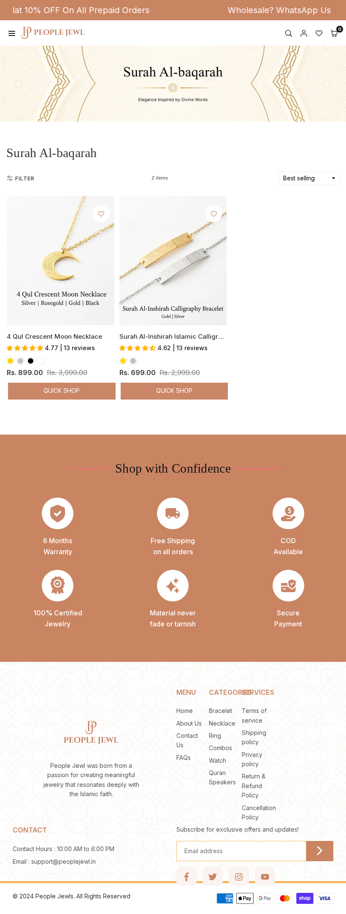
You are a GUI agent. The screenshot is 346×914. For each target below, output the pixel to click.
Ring (215, 735)
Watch (217, 760)
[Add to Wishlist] (101, 213)
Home (184, 710)
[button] (334, 33)
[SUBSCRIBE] (319, 851)
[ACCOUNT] (303, 33)
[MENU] (11, 33)
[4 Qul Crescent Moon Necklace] (60, 260)
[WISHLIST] (319, 33)
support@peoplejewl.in (63, 862)
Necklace (222, 723)
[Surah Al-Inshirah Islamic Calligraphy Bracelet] (173, 260)
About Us (189, 723)
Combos (220, 747)
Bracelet (220, 710)
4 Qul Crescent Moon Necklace (54, 336)
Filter (25, 178)
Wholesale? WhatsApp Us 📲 (272, 10)
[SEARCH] (288, 33)
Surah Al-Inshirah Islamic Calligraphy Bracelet (190, 336)
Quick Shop (61, 390)
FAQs (183, 757)
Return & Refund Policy (253, 786)
